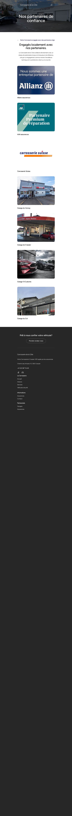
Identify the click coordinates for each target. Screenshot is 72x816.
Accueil (19, 379)
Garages (19, 406)
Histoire (19, 382)
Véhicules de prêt (22, 387)
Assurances (20, 396)
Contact (19, 399)
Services (19, 385)
